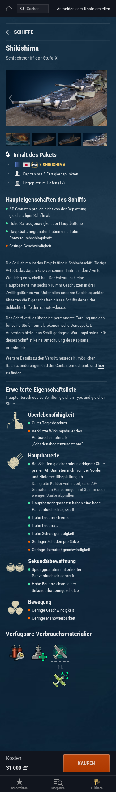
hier (101, 365)
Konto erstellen (97, 8)
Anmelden (66, 8)
